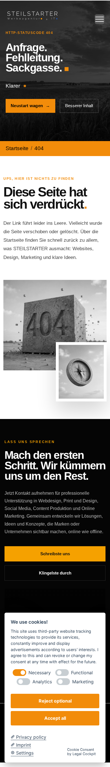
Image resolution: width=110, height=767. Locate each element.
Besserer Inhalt (79, 105)
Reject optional (55, 701)
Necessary (39, 672)
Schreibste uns (55, 553)
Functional (82, 672)
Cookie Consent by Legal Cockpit (81, 751)
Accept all (55, 718)
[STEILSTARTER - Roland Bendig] (32, 15)
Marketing (83, 681)
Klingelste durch (55, 573)
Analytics (42, 681)
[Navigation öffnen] (99, 19)
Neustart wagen (30, 105)
